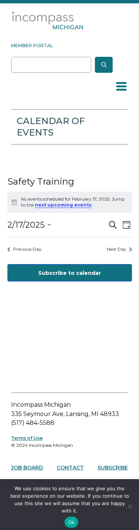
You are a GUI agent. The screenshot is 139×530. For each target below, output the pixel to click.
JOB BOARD (27, 467)
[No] (129, 506)
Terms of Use (27, 438)
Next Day (116, 249)
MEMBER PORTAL (32, 45)
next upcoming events (63, 205)
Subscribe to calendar (69, 273)
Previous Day (27, 249)
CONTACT (70, 467)
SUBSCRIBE (112, 467)
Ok (71, 522)
